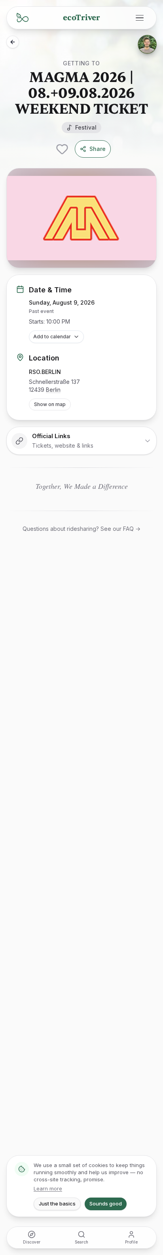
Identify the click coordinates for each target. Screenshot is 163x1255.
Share (97, 148)
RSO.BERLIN (45, 371)
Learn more (48, 1188)
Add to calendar (52, 336)
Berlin (53, 389)
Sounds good (105, 1203)
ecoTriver (81, 18)
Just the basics (57, 1203)
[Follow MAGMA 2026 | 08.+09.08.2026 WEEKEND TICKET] (62, 148)
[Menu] (140, 18)
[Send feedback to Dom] (147, 44)
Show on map (50, 404)
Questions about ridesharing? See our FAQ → (81, 528)
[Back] (12, 42)
